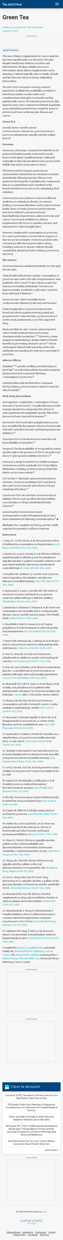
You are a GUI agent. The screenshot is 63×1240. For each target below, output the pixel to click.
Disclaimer (33, 1235)
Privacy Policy (19, 1235)
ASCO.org (44, 1235)
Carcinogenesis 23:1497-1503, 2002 (31, 661)
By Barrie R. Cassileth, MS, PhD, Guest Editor (22, 27)
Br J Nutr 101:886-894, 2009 (35, 568)
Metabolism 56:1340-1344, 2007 (19, 601)
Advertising (27, 1232)
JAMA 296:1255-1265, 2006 (23, 618)
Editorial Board (13, 1232)
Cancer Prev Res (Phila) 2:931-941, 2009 (24, 677)
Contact (52, 1232)
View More (51, 1150)
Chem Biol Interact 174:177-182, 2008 (30, 888)
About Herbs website (27, 954)
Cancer (18, 694)
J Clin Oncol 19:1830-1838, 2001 (34, 648)
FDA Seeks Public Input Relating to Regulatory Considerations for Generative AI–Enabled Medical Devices (32, 1107)
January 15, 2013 (10, 31)
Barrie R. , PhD (30, 947)
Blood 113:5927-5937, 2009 (42, 834)
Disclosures (40, 1232)
